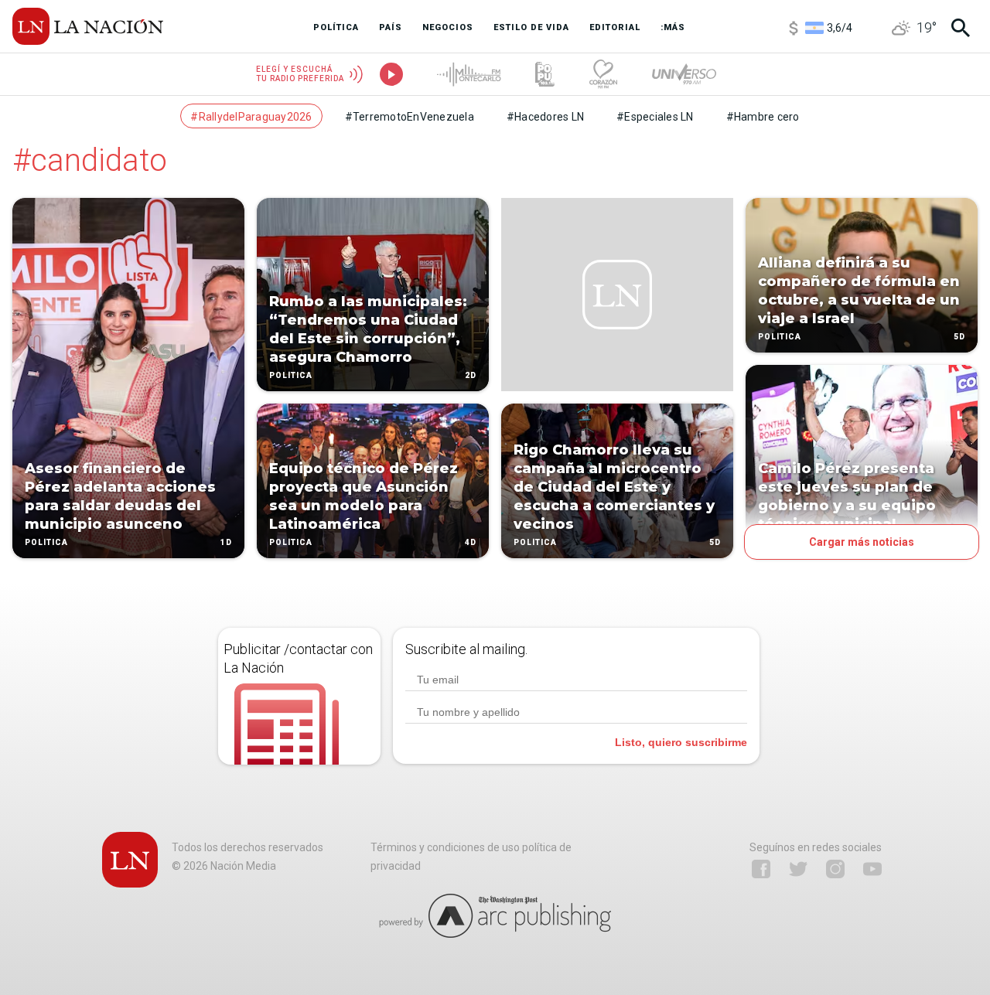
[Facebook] (761, 869)
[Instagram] (835, 869)
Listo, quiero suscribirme (681, 742)
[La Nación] (87, 26)
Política (46, 542)
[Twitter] (798, 869)
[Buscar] (961, 28)
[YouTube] (872, 869)
